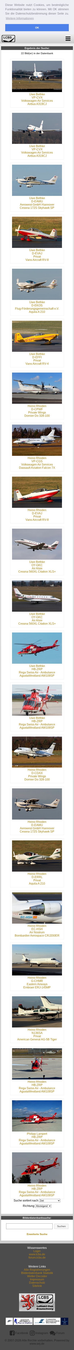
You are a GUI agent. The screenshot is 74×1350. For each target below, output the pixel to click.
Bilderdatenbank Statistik (37, 1272)
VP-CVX (37, 97)
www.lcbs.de (37, 1254)
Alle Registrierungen (37, 1269)
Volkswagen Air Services (37, 100)
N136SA (37, 1032)
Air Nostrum (37, 932)
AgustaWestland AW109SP (37, 675)
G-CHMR (37, 980)
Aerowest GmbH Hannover (37, 204)
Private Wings (37, 412)
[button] (61, 1226)
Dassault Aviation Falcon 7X (37, 467)
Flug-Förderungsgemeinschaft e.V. (37, 308)
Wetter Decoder (37, 1276)
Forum (60, 1333)
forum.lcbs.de (37, 1257)
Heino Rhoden (37, 406)
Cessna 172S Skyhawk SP (37, 207)
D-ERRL (37, 877)
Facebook (21, 1333)
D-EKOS (37, 305)
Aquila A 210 (37, 311)
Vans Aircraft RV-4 (37, 363)
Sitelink (37, 1285)
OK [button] (37, 27)
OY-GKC (37, 565)
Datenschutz (37, 1282)
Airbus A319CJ (37, 103)
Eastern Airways (37, 984)
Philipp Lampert (37, 1133)
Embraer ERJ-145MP (37, 987)
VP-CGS (37, 461)
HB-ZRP (37, 669)
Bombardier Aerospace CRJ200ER (37, 935)
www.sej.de (37, 1343)
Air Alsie (37, 568)
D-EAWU (37, 201)
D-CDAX (37, 773)
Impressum (37, 1279)
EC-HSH (37, 929)
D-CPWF (37, 409)
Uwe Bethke (37, 94)
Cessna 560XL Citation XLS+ (37, 571)
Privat (37, 256)
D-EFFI (37, 357)
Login (37, 1251)
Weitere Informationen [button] (20, 18)
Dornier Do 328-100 (37, 415)
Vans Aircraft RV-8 (37, 259)
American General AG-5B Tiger (37, 1039)
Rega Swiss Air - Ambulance (37, 672)
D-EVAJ (37, 253)
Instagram (41, 1333)
